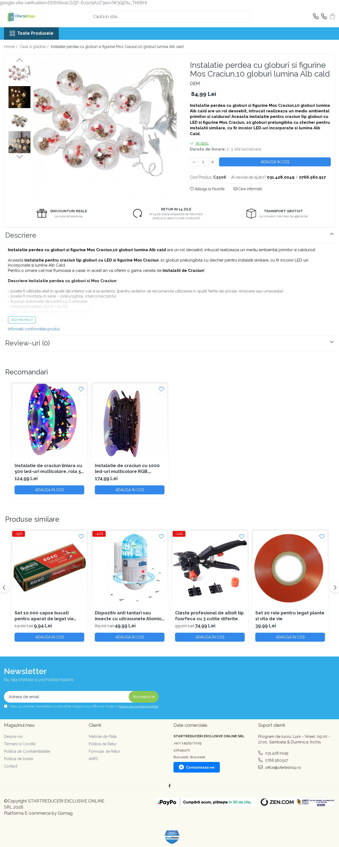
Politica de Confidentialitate (138, 706)
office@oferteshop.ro (282, 767)
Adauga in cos (275, 162)
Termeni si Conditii (19, 744)
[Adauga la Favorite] (81, 389)
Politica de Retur (103, 744)
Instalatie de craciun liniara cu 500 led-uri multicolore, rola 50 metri (49, 468)
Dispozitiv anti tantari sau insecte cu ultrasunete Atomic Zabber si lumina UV (128, 616)
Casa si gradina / (35, 47)
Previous (19, 60)
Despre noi (13, 736)
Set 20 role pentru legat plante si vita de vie (289, 615)
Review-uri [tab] (27, 343)
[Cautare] (244, 17)
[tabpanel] (105, 129)
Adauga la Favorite (209, 189)
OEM (195, 83)
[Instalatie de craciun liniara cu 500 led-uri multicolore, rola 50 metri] (49, 420)
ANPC (94, 759)
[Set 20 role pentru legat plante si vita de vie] (290, 568)
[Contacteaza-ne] (316, 17)
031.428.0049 (276, 753)
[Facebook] (169, 785)
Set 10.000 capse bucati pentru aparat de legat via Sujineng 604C (44, 616)
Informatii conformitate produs (34, 329)
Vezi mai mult (22, 320)
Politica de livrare (18, 759)
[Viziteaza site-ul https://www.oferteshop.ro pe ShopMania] (172, 837)
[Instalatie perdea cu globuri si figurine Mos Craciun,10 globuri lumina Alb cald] (105, 129)
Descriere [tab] (20, 235)
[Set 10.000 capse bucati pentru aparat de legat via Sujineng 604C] (49, 568)
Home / (11, 47)
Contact (10, 766)
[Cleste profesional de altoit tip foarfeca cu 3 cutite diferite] (209, 568)
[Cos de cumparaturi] (332, 17)
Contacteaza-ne (200, 767)
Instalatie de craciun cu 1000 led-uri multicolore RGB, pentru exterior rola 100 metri (128, 468)
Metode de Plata (103, 736)
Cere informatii (249, 189)
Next (19, 156)
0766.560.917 (276, 760)
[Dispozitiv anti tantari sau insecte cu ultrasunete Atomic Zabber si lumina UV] (129, 568)
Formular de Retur (104, 751)
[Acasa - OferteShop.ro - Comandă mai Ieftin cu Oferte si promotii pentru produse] (30, 16)
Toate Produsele (35, 33)
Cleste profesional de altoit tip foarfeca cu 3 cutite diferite (209, 615)
